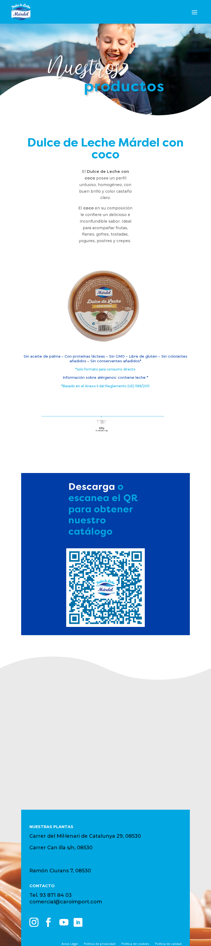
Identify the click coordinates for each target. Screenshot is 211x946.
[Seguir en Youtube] (64, 922)
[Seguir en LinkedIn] (78, 922)
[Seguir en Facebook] (48, 922)
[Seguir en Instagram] (34, 922)
